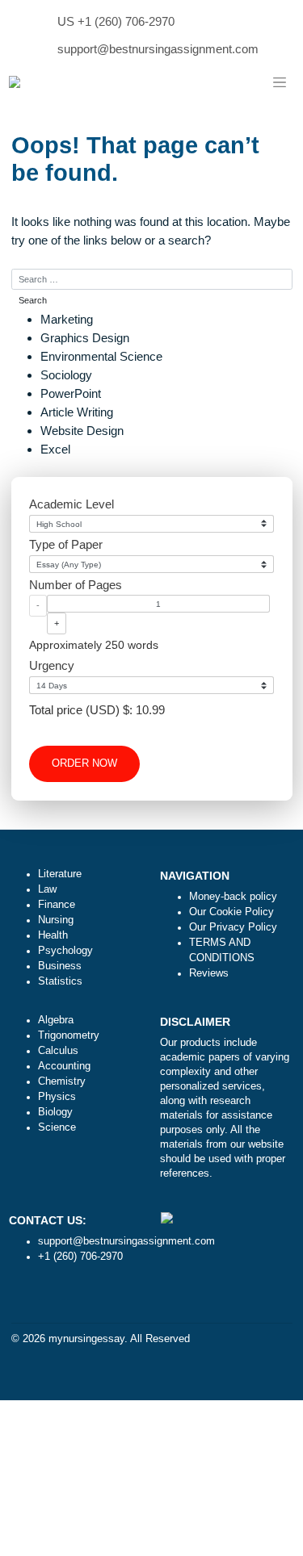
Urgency (51, 665)
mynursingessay (86, 1339)
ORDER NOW (84, 763)
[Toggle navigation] (279, 83)
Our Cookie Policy (231, 912)
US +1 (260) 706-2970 (116, 21)
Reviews (209, 973)
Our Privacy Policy (233, 927)
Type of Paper (66, 544)
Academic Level (71, 504)
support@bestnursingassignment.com (158, 49)
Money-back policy (233, 896)
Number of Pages (75, 585)
